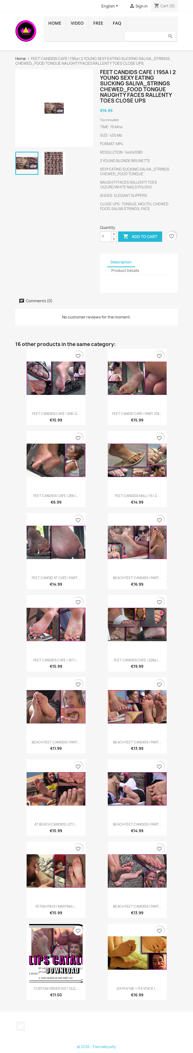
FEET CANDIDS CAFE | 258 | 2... (56, 413)
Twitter (20, 1026)
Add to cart (140, 236)
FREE (98, 23)
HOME (54, 23)
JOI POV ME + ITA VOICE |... (137, 988)
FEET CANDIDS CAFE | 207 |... (55, 660)
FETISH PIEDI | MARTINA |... (56, 906)
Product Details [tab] (125, 270)
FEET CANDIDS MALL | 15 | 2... (137, 495)
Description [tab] (121, 262)
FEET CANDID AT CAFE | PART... (56, 578)
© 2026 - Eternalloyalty (96, 1046)
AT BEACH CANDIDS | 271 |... (55, 824)
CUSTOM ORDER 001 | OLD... (56, 988)
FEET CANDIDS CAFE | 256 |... (56, 495)
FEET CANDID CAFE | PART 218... (137, 413)
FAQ (117, 23)
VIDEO (77, 23)
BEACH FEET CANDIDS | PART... (137, 578)
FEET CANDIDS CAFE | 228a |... (137, 660)
